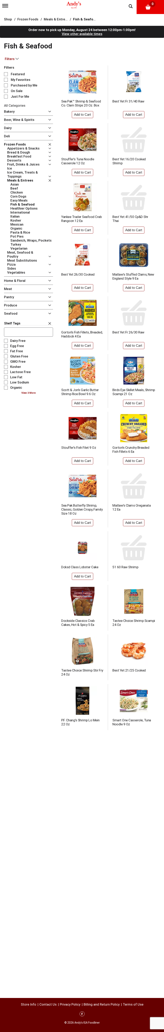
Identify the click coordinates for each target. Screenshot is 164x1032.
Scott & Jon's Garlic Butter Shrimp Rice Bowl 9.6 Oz (80, 392)
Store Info (28, 1004)
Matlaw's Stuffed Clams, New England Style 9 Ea (133, 276)
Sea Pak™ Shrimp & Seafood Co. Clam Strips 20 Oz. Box (81, 103)
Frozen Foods (27, 19)
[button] (48, 111)
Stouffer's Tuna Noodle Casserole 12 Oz (77, 161)
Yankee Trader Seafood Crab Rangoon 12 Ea (81, 219)
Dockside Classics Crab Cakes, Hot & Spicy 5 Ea (77, 623)
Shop (8, 19)
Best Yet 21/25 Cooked (129, 670)
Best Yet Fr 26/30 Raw (128, 332)
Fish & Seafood (85, 19)
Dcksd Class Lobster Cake (79, 567)
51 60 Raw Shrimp (125, 567)
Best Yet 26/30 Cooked (78, 274)
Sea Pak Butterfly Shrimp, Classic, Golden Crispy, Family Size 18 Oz (82, 509)
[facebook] (82, 1014)
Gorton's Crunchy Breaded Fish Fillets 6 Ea (130, 450)
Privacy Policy (70, 1004)
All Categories (14, 105)
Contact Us (48, 1004)
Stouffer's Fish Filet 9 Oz (78, 448)
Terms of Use (133, 1004)
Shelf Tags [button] (12, 323)
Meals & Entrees (56, 19)
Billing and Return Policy (102, 1004)
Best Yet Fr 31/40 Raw (128, 101)
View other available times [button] (82, 34)
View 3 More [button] (28, 393)
